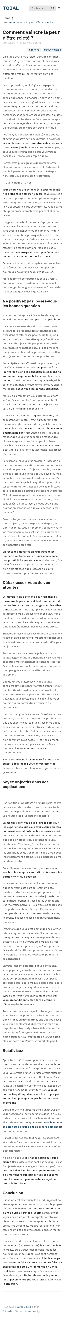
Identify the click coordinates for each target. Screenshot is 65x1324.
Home (6, 18)
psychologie (53, 49)
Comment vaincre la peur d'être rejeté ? (28, 22)
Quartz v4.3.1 (23, 1306)
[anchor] (43, 305)
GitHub (7, 1311)
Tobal (11, 8)
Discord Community (27, 1311)
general (35, 49)
